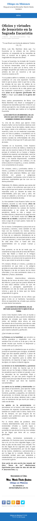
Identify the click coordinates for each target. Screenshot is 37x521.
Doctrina (4, 38)
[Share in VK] (8, 502)
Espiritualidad (15, 38)
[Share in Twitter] (23, 502)
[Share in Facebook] (4, 502)
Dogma (9, 38)
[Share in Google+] (18, 502)
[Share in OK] (13, 502)
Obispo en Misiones (18, 4)
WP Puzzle (22, 517)
